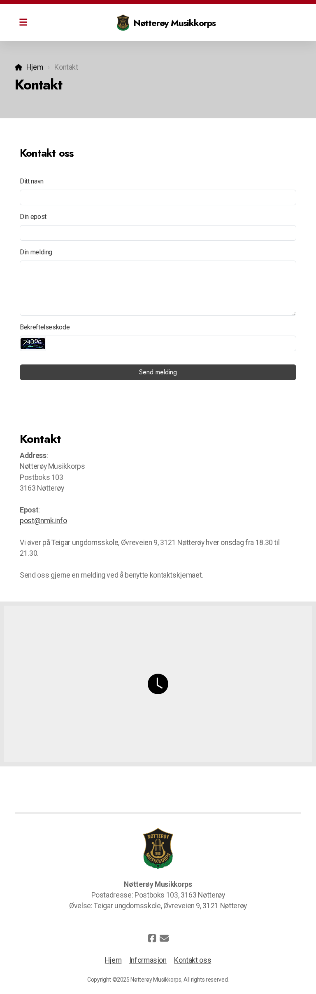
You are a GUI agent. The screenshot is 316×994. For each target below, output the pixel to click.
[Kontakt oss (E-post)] (164, 938)
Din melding (36, 252)
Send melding (158, 372)
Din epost (33, 217)
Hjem (34, 67)
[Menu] (23, 22)
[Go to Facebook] (152, 938)
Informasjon (148, 960)
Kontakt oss (192, 960)
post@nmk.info (43, 521)
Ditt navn (32, 181)
